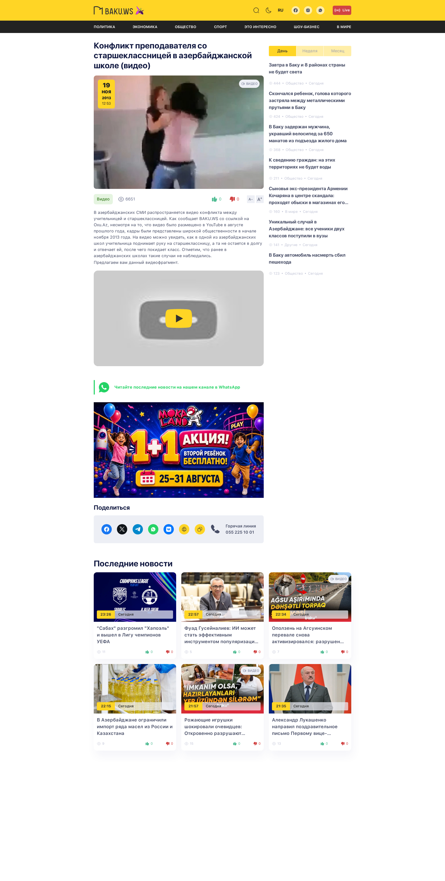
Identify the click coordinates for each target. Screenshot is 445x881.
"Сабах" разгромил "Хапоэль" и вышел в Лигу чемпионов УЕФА (133, 634)
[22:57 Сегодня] (222, 596)
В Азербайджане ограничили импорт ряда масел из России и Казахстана (135, 726)
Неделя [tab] (310, 50)
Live (346, 10)
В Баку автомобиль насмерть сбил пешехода (307, 258)
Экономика (145, 27)
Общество (185, 27)
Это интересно (260, 27)
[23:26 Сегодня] (135, 596)
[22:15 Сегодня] (135, 688)
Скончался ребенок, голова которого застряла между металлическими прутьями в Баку (310, 100)
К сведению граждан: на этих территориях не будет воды (302, 163)
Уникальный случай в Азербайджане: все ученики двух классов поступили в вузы (307, 228)
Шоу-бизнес (306, 27)
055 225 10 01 (240, 532)
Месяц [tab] (337, 50)
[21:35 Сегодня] (310, 688)
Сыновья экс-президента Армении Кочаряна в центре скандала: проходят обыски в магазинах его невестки (308, 196)
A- (251, 199)
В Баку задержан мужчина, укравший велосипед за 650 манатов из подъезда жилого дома (308, 133)
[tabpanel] (310, 168)
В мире (344, 27)
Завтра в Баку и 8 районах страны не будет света (307, 68)
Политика (104, 27)
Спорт (220, 27)
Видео (103, 199)
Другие (291, 245)
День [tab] (282, 50)
